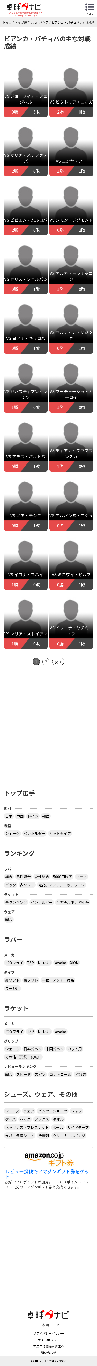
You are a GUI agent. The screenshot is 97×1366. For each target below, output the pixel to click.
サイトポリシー (48, 1339)
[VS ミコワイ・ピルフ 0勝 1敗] (71, 559)
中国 (20, 816)
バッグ (25, 1119)
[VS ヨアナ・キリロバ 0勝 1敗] (26, 323)
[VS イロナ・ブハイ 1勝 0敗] (26, 559)
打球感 (80, 1074)
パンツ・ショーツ (52, 1110)
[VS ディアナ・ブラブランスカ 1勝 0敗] (71, 441)
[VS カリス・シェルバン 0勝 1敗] (26, 264)
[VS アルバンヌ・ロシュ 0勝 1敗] (71, 500)
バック (10, 884)
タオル (58, 1119)
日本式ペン (33, 1048)
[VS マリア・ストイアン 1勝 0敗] (26, 618)
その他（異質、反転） (23, 1057)
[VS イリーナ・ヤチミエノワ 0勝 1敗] (71, 618)
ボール (58, 1127)
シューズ (12, 1110)
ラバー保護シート (19, 1135)
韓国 (45, 816)
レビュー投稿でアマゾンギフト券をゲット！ (47, 1174)
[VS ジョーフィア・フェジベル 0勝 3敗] (26, 87)
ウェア (28, 1110)
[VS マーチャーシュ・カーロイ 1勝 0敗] (71, 382)
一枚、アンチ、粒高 (58, 980)
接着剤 (43, 1135)
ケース (10, 1119)
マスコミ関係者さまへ (48, 1346)
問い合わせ (48, 1352)
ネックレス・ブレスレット (27, 1127)
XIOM (74, 962)
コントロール (60, 1074)
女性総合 (42, 876)
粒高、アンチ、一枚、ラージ (61, 884)
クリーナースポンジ (69, 1135)
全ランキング (16, 902)
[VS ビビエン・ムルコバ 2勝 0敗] (26, 205)
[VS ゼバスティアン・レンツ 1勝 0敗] (26, 382)
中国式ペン (55, 1048)
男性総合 (23, 876)
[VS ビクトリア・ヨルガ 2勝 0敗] (71, 87)
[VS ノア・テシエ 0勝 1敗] (26, 500)
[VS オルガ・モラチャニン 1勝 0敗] (71, 264)
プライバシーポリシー (48, 1333)
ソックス (41, 1119)
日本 (8, 816)
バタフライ (14, 962)
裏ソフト (12, 980)
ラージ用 (12, 988)
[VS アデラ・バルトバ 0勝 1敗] (26, 441)
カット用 (75, 1048)
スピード (23, 1074)
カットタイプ (60, 833)
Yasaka (60, 962)
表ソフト (27, 884)
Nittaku (44, 962)
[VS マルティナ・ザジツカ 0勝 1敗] (71, 323)
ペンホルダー (34, 833)
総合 (8, 876)
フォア (81, 876)
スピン (40, 1074)
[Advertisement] (48, 729)
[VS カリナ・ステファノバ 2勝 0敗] (26, 146)
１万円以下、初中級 (72, 902)
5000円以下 (62, 876)
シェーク (12, 833)
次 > (58, 661)
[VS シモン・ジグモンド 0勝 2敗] (71, 205)
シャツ (76, 1110)
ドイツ (32, 816)
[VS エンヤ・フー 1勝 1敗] (71, 146)
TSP (30, 962)
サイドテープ (78, 1127)
